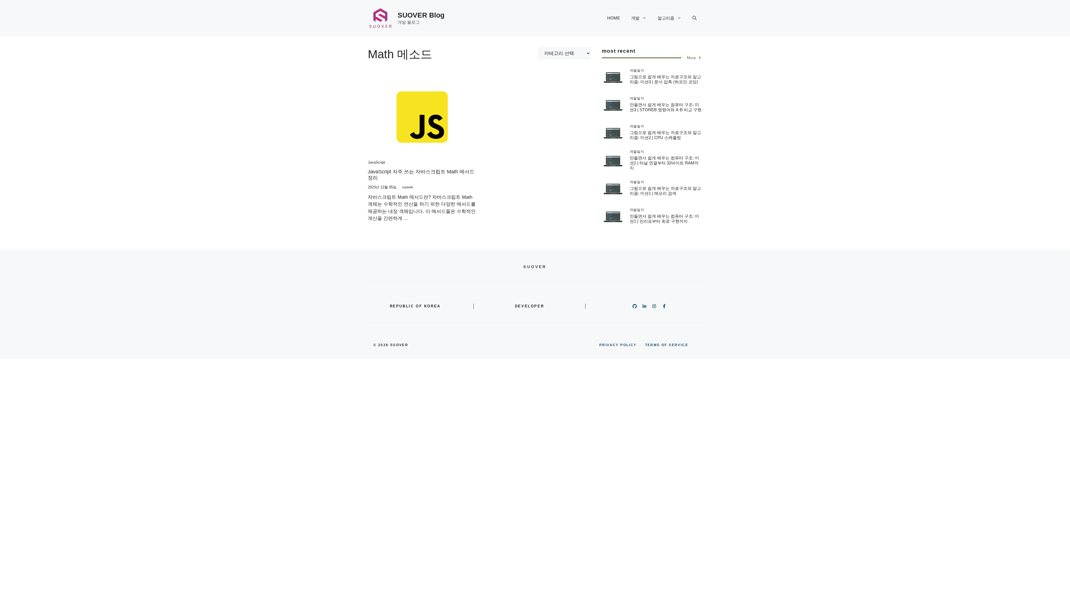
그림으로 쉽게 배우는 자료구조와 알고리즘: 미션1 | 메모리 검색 (665, 191)
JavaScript (376, 162)
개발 (635, 18)
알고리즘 (666, 18)
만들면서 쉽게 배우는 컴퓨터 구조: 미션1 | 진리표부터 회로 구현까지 (664, 219)
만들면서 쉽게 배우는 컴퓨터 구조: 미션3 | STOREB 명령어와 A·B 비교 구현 (666, 107)
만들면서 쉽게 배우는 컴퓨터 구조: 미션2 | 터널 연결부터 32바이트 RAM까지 (664, 163)
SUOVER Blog (421, 15)
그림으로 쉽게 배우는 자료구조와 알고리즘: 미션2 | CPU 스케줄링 (665, 135)
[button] (694, 18)
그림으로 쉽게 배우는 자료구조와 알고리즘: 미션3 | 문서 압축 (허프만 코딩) (665, 79)
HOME (613, 18)
